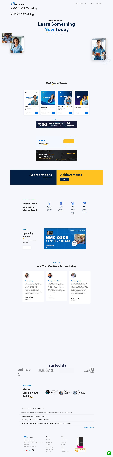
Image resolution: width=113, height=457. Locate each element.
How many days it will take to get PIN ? (34, 416)
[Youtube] (26, 451)
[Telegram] (36, 450)
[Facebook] (24, 451)
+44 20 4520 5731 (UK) (29, 441)
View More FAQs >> (89, 427)
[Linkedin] (29, 451)
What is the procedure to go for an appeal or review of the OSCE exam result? (46, 423)
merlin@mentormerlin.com (29, 446)
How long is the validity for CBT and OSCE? (35, 420)
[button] (68, 141)
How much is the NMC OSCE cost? (33, 409)
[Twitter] (33, 450)
